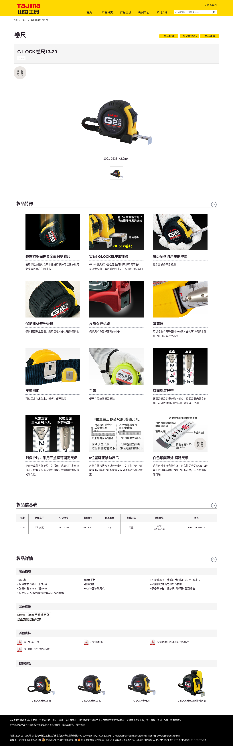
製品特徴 (169, 36)
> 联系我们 (211, 5)
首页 (89, 12)
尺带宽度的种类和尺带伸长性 (173, 641)
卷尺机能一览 (31, 641)
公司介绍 (162, 12)
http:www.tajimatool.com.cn (166, 736)
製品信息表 (189, 36)
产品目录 (125, 12)
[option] (116, 121)
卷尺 (24, 20)
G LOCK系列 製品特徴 (37, 649)
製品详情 (210, 36)
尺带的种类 (96, 641)
